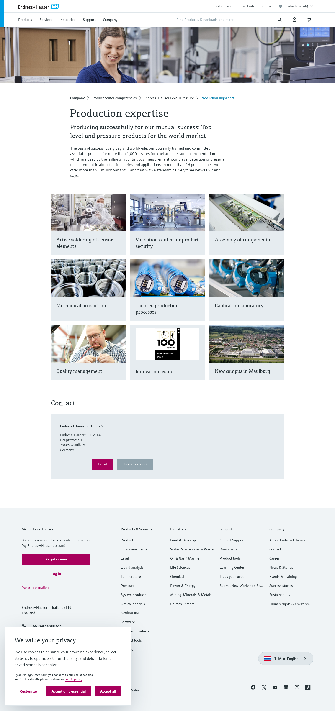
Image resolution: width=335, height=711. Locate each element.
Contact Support (232, 540)
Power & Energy (182, 585)
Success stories (281, 585)
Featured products (135, 631)
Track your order (233, 576)
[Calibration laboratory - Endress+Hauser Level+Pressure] (278, 295)
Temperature (131, 576)
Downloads (247, 6)
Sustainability (279, 594)
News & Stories (281, 567)
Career (274, 558)
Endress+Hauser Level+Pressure (169, 98)
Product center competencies (114, 98)
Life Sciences (180, 567)
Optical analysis (133, 603)
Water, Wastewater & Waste (192, 549)
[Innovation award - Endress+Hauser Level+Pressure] (199, 358)
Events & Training (283, 576)
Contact (267, 6)
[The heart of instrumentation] (120, 230)
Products (128, 540)
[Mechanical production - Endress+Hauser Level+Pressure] (120, 295)
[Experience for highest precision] (199, 295)
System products (134, 594)
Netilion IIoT (130, 613)
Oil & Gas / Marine (184, 558)
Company (77, 98)
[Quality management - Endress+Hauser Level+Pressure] (120, 358)
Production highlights (217, 98)
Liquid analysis (132, 567)
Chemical (177, 576)
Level (125, 558)
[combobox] (298, 6)
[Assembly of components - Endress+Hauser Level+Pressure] (278, 230)
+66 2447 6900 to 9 (46, 626)
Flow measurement (136, 549)
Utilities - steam (182, 603)
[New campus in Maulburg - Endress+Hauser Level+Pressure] (278, 358)
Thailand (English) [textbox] (296, 6)
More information (35, 587)
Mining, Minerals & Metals (190, 594)
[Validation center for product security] (199, 230)
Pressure (127, 585)
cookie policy (73, 679)
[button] (56, 559)
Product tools (222, 6)
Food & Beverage (183, 540)
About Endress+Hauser (287, 540)
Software (128, 622)
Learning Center (232, 567)
